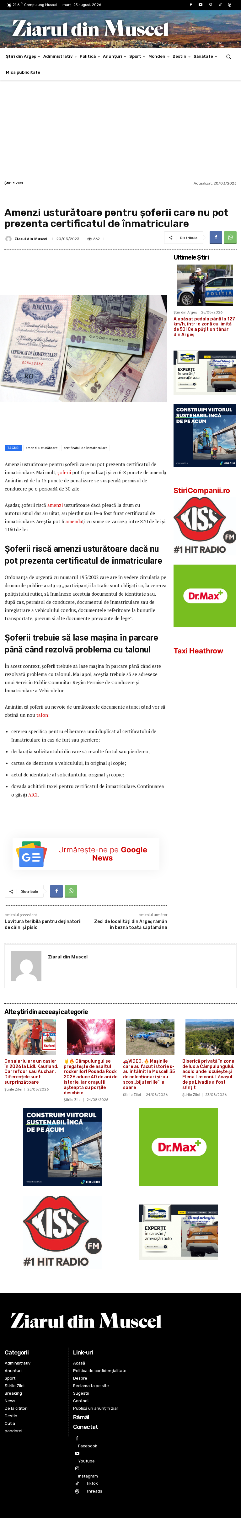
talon (42, 715)
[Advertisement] (120, 132)
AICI (33, 794)
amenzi (55, 505)
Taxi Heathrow (198, 650)
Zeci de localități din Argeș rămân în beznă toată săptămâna (130, 924)
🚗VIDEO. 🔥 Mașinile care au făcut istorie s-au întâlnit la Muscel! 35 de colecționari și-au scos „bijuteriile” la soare (149, 1074)
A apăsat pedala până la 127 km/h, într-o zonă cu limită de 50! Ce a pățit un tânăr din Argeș (204, 326)
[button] (229, 56)
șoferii (64, 472)
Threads (94, 1491)
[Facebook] (190, 5)
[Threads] (230, 5)
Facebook (87, 1446)
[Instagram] (210, 5)
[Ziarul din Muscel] (9, 239)
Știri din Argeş (185, 312)
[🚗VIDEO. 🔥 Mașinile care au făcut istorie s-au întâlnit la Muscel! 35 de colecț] (150, 1037)
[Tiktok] (220, 5)
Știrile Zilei (13, 183)
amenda (74, 521)
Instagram (88, 1476)
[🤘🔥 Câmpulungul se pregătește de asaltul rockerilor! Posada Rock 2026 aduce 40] (91, 1037)
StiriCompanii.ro (202, 490)
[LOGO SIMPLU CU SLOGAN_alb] (205, 560)
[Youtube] (200, 5)
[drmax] (205, 632)
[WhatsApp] (230, 237)
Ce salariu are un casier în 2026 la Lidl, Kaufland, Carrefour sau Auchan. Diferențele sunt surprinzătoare (31, 1072)
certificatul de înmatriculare (85, 448)
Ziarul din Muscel (30, 238)
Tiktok (92, 1483)
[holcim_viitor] (205, 472)
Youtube (86, 1461)
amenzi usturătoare (41, 448)
